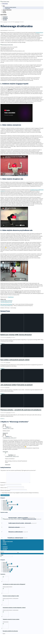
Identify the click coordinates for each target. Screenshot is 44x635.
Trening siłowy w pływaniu (6, 300)
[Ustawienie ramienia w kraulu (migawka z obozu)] (5, 605)
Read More (2, 343)
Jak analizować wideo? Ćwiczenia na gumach (16, 385)
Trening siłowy (7, 8)
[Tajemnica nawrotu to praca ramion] (5, 616)
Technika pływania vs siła (6, 302)
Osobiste (5, 503)
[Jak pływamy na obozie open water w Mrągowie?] (5, 581)
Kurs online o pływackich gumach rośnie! (15, 360)
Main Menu (5, 3)
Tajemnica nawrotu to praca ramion (11, 619)
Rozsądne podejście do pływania (10, 631)
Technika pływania (7, 507)
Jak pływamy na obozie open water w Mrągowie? (14, 584)
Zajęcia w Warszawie (7, 9)
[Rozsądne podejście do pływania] (5, 628)
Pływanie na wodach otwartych (10, 7)
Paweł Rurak (11, 297)
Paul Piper (5, 21)
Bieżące (4, 500)
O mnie (4, 11)
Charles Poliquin (39, 32)
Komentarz (3, 482)
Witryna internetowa (5, 490)
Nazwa (2, 485)
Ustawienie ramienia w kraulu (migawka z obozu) (14, 607)
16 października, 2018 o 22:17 (9, 437)
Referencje (5, 505)
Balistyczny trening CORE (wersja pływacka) (16, 335)
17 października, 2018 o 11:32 (12, 456)
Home (1, 30)
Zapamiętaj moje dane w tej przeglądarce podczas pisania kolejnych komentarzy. (20, 492)
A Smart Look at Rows (5, 305)
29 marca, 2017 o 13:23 (8, 428)
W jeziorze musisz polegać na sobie (11, 595)
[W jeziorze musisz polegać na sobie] (5, 593)
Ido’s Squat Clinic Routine (6, 304)
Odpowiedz (5, 433)
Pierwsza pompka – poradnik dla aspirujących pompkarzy (20, 410)
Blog (4, 5)
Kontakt (4, 12)
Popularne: (2, 574)
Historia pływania (7, 502)
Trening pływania (7, 508)
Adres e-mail (3, 487)
